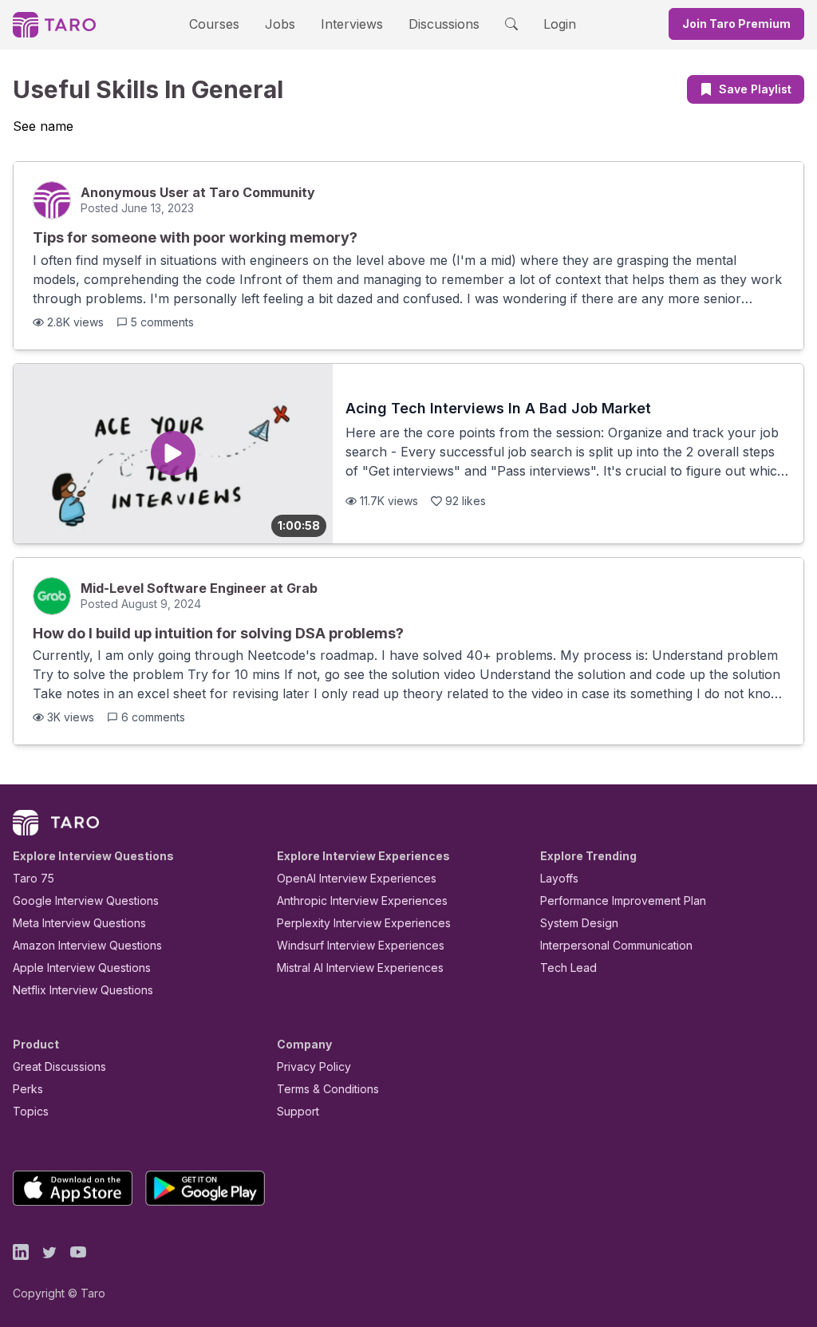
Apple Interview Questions (82, 967)
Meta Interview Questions (79, 923)
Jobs (280, 24)
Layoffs (559, 878)
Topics (31, 1111)
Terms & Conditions (328, 1089)
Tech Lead (568, 967)
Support (298, 1111)
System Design (579, 923)
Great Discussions (59, 1066)
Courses (214, 24)
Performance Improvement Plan (623, 900)
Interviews (352, 24)
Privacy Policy (314, 1066)
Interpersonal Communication (616, 945)
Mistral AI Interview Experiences (360, 967)
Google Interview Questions (86, 900)
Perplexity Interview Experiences (364, 923)
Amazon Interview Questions (87, 945)
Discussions (444, 24)
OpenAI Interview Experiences (356, 878)
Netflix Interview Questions (83, 990)
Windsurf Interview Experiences (360, 945)
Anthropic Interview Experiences (362, 900)
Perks (28, 1089)
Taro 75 (33, 878)
